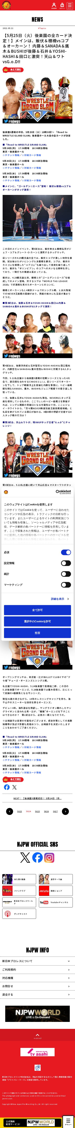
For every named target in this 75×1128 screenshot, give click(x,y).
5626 (46, 811)
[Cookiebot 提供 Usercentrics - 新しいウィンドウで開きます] (55, 492)
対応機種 (7, 978)
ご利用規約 (9, 969)
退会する (7, 994)
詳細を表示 (57, 598)
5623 (19, 811)
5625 (37, 811)
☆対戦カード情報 (31, 155)
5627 (55, 811)
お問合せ (7, 986)
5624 (28, 811)
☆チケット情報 (11, 155)
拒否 (37, 632)
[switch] (66, 563)
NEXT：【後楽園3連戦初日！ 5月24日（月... (37, 798)
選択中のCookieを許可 (37, 621)
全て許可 (37, 609)
